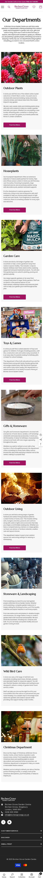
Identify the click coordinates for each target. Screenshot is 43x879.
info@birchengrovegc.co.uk (17, 815)
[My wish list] (34, 7)
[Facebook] (3, 822)
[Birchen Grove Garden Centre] (21, 67)
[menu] (2, 7)
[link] (21, 650)
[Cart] (40, 7)
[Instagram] (9, 822)
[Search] (9, 7)
